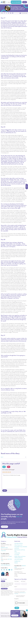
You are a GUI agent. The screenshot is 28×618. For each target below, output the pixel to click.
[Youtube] (9, 569)
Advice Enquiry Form (18, 545)
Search (24, 2)
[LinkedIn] (6, 569)
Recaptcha (16, 598)
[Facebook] (4, 569)
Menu (9, 2)
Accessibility (16, 554)
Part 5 (2, 457)
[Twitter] (1, 569)
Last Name (23, 581)
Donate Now (4, 526)
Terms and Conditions (18, 559)
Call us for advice (16, 2)
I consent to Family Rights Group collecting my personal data (20, 596)
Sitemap (16, 562)
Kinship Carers (4, 588)
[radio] (3, 472)
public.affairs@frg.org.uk (5, 565)
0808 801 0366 (4, 547)
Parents (3, 581)
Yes (4, 466)
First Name (16, 581)
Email (15, 586)
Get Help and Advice (18, 543)
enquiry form (3, 550)
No (8, 466)
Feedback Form (17, 561)
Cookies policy (17, 553)
